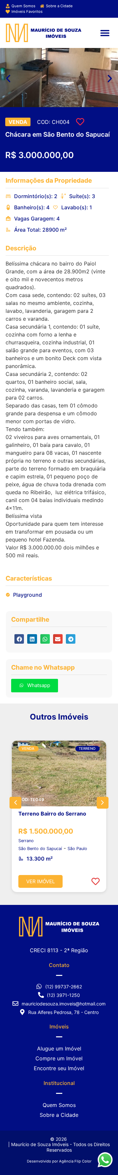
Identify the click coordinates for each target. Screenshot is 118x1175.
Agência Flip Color (75, 1161)
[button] (104, 32)
